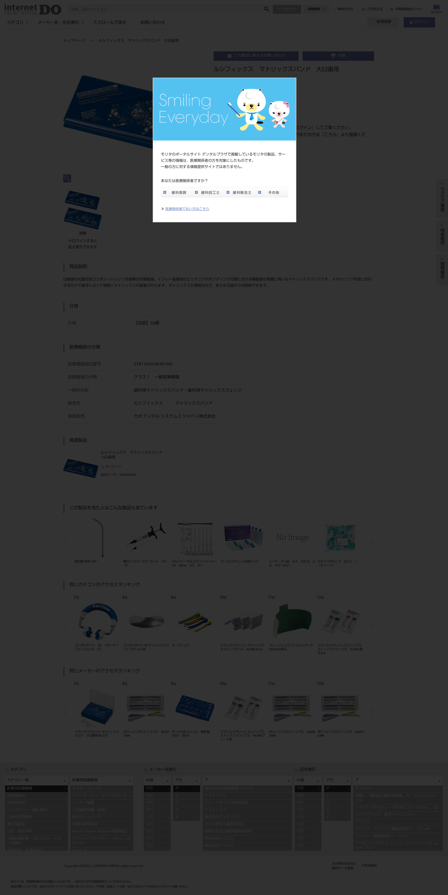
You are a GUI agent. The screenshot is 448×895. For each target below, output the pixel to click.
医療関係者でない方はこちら (187, 209)
